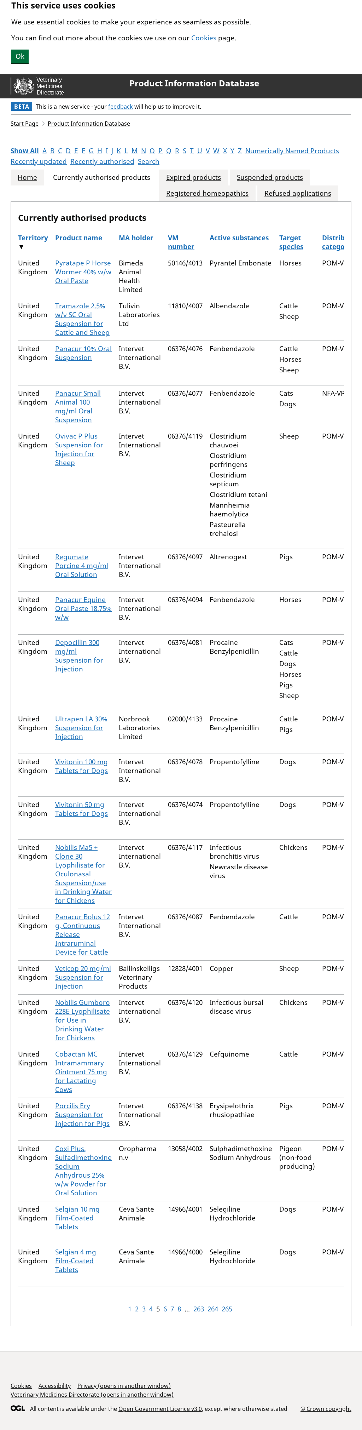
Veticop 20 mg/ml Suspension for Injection (83, 977)
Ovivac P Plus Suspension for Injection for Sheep (79, 449)
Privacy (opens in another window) (124, 1386)
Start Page (25, 123)
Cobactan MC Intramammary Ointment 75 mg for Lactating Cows (81, 1071)
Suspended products (270, 177)
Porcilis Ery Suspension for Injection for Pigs (82, 1114)
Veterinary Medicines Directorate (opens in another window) (92, 1394)
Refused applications (297, 193)
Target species (291, 242)
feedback (120, 106)
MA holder (136, 237)
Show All (25, 150)
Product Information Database (194, 83)
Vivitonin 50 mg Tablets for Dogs (81, 809)
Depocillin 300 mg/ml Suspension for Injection (79, 656)
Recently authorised (102, 161)
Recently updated (39, 161)
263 (198, 1309)
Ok (20, 56)
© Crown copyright (325, 1408)
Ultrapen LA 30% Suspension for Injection (81, 727)
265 (227, 1309)
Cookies (203, 37)
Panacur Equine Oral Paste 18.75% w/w (83, 608)
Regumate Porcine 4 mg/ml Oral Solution (81, 565)
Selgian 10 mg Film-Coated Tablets (77, 1218)
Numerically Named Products (292, 150)
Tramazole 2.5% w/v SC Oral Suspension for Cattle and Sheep (82, 319)
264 (213, 1309)
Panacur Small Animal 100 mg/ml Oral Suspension (78, 406)
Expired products (193, 177)
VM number (181, 242)
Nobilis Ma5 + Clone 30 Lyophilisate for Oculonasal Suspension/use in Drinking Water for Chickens (83, 874)
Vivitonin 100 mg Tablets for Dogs (81, 766)
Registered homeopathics (207, 193)
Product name (78, 237)
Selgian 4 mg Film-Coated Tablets (75, 1260)
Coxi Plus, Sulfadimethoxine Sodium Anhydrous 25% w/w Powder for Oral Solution (83, 1170)
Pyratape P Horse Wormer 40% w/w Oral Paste (83, 271)
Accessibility (55, 1386)
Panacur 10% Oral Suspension (83, 353)
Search (148, 161)
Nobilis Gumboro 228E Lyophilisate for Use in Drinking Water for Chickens (82, 1020)
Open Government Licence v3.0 (160, 1409)
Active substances (239, 237)
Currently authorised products (101, 177)
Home (27, 177)
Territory (33, 237)
